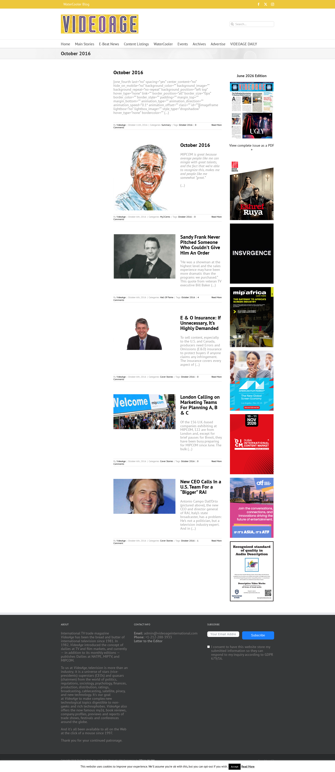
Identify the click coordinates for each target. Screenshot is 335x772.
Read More (217, 124)
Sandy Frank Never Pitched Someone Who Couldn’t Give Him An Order (200, 245)
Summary (166, 124)
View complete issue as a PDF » (251, 147)
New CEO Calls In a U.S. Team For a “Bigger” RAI (200, 486)
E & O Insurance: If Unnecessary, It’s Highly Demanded (200, 322)
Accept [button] (234, 766)
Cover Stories (166, 376)
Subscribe (258, 635)
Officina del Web (147, 760)
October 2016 (128, 72)
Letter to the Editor (148, 641)
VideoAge (121, 124)
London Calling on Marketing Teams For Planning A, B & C (200, 405)
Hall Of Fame (166, 297)
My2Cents (165, 216)
